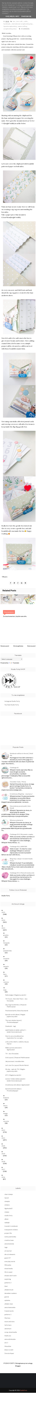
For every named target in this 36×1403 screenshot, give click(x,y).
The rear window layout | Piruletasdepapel (14, 1021)
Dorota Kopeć (9, 1353)
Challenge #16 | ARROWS (18, 846)
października (8, 951)
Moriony (7, 1318)
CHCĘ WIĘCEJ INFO (12, 16)
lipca (5, 974)
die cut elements (9, 1254)
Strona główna (18, 646)
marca (6, 1105)
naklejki (7, 1222)
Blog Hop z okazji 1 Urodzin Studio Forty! (21, 860)
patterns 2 (7, 1283)
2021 (4, 1138)
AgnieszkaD (8, 1208)
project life (8, 1233)
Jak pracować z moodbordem (15, 1061)
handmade (7, 24)
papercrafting (22, 26)
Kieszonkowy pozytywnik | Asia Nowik (20, 807)
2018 (4, 1161)
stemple (7, 1201)
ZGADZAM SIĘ (26, 16)
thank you (7, 1336)
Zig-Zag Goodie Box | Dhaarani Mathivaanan (16, 1006)
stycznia (7, 1121)
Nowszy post (4, 646)
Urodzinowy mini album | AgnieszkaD (18, 1085)
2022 (4, 1130)
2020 (4, 1146)
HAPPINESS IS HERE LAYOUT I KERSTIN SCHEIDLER (16, 1031)
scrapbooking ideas (10, 29)
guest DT (7, 1258)
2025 (4, 912)
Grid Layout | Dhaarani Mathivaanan (18, 1057)
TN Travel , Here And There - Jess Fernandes (17, 1000)
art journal (8, 1251)
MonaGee (7, 1346)
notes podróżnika (10, 1237)
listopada (7, 943)
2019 (4, 1154)
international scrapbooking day (22, 24)
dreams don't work (10, 1275)
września (7, 958)
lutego (6, 1113)
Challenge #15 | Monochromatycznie (22, 873)
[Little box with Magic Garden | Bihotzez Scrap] (18, 599)
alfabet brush (8, 1290)
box (14, 21)
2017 (4, 1169)
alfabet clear (8, 1304)
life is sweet (8, 1272)
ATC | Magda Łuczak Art (14, 1075)
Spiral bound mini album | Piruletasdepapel (14, 1090)
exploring (7, 1279)
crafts (26, 21)
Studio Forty (6, 895)
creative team (9, 1240)
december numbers (10, 1293)
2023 (4, 928)
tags (6, 1247)
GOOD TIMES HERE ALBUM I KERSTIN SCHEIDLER (16, 1080)
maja (5, 990)
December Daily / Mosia (18, 782)
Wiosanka (7, 1265)
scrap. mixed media (10, 1332)
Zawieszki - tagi (11, 1026)
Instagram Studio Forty (12, 701)
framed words (9, 1311)
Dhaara (4, 577)
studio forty (8, 1215)
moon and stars (9, 1321)
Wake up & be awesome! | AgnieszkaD (14, 1049)
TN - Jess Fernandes (13, 1053)
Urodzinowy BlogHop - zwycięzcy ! (21, 794)
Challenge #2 (14, 767)
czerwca (7, 982)
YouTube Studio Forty (11, 705)
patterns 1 (7, 1314)
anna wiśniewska (10, 1339)
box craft (19, 21)
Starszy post (31, 646)
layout (6, 1198)
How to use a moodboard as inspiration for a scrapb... (15, 1037)
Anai (6, 1286)
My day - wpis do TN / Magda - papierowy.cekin (16, 1070)
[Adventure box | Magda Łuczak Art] (6, 599)
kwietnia (7, 1098)
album (6, 1219)
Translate (16, 663)
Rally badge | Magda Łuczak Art (16, 995)
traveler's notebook (11, 1226)
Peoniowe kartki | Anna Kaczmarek (17, 1010)
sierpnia (7, 966)
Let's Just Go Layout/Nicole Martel (18, 1065)
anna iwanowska (9, 1307)
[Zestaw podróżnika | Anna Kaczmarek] (30, 599)
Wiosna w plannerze (16, 820)
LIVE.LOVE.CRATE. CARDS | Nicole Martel (18, 1043)
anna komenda (9, 1244)
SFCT (6, 1343)
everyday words (9, 1261)
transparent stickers (11, 1229)
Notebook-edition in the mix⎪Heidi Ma (21, 754)
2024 (4, 920)
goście (6, 1297)
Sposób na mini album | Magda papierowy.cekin (16, 1015)
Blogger (18, 1366)
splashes (7, 1300)
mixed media (8, 1268)
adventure (7, 1328)
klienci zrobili (8, 1350)
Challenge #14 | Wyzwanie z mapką (21, 834)
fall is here (7, 1325)
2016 (4, 1177)
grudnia (6, 935)
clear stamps (8, 1194)
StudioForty (23, 1390)
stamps (6, 1212)
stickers (7, 1205)
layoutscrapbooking (10, 26)
